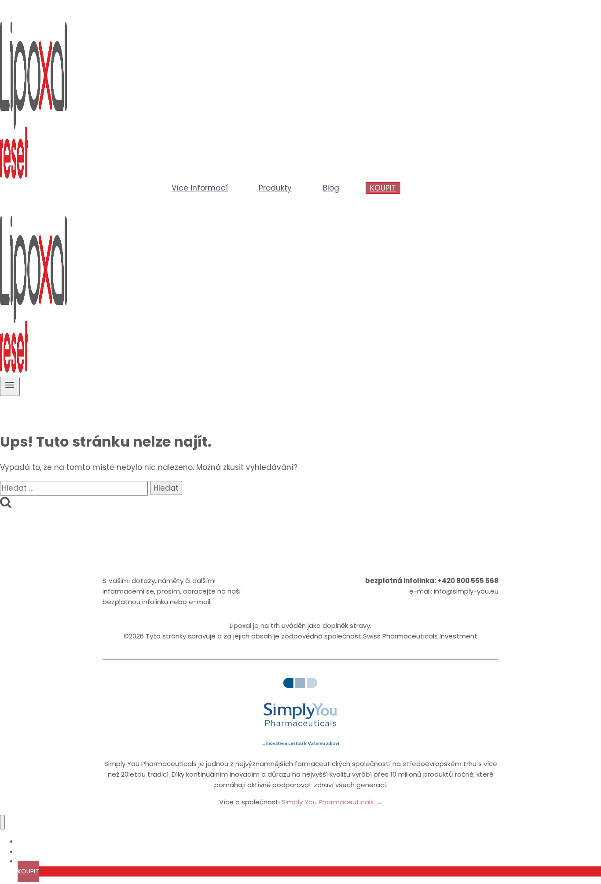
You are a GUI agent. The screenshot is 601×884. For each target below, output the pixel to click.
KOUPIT (383, 188)
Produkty (275, 188)
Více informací (200, 188)
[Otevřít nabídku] (10, 386)
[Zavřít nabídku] (2, 822)
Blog (331, 188)
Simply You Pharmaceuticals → (332, 802)
